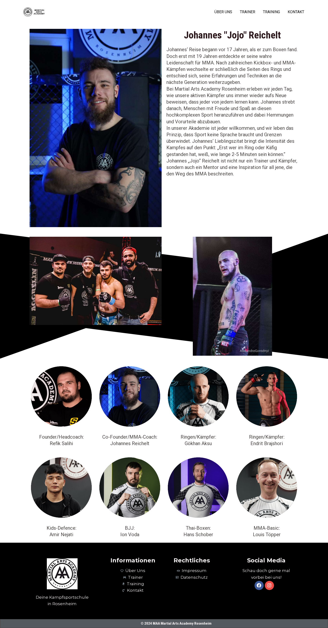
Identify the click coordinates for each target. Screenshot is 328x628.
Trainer (247, 12)
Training (271, 12)
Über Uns (223, 12)
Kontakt (296, 12)
